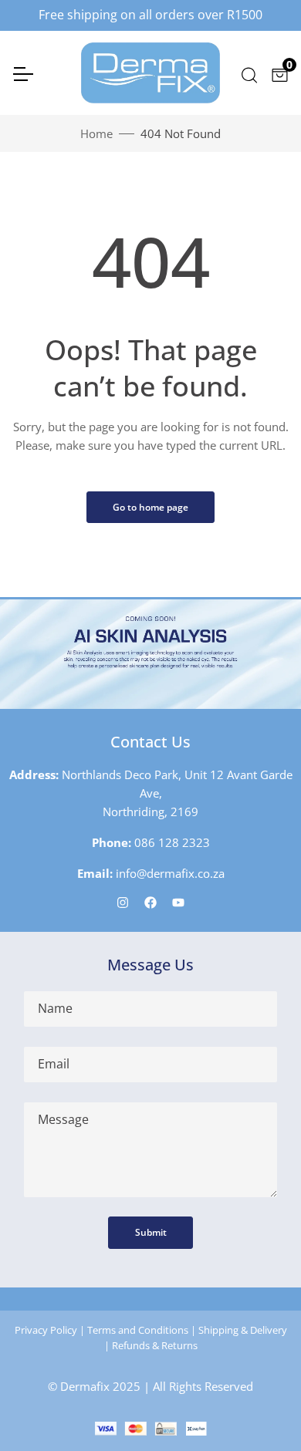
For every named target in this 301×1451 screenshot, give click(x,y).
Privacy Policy (46, 1330)
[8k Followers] (123, 902)
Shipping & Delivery (242, 1330)
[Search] (248, 73)
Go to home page (150, 507)
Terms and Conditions (137, 1330)
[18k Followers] (150, 902)
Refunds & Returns (155, 1345)
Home (96, 133)
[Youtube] (178, 902)
